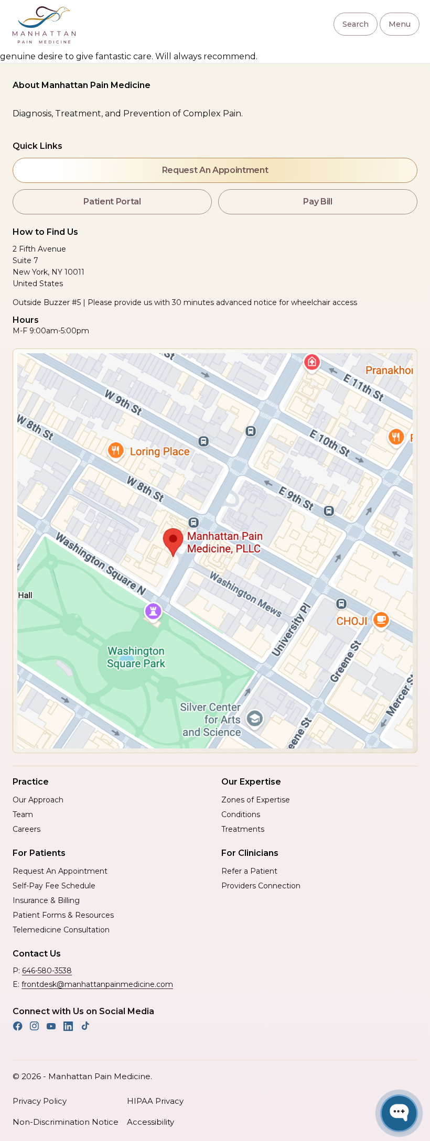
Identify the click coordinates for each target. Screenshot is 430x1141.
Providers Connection (260, 885)
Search (355, 24)
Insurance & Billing (46, 900)
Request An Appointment (215, 170)
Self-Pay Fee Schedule (54, 885)
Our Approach (38, 800)
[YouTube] (51, 1026)
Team (23, 814)
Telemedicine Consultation (61, 929)
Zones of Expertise (255, 800)
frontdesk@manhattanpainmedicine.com (97, 984)
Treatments (242, 829)
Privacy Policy (40, 1101)
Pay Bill (317, 202)
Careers (26, 829)
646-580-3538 (47, 970)
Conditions (240, 814)
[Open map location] (215, 551)
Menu (400, 24)
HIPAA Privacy (155, 1101)
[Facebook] (18, 1026)
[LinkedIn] (68, 1026)
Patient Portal (112, 202)
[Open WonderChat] (399, 1113)
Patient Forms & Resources (63, 915)
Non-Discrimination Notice (66, 1122)
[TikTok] (85, 1026)
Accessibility (150, 1122)
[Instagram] (34, 1026)
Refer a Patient (249, 871)
